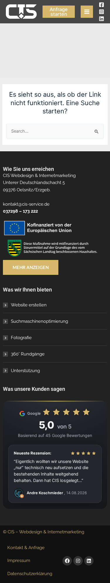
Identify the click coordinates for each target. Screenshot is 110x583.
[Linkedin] (101, 18)
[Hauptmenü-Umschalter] (87, 12)
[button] (59, 12)
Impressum (18, 560)
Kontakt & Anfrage (26, 547)
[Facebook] (101, 4)
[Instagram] (101, 11)
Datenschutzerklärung (29, 573)
